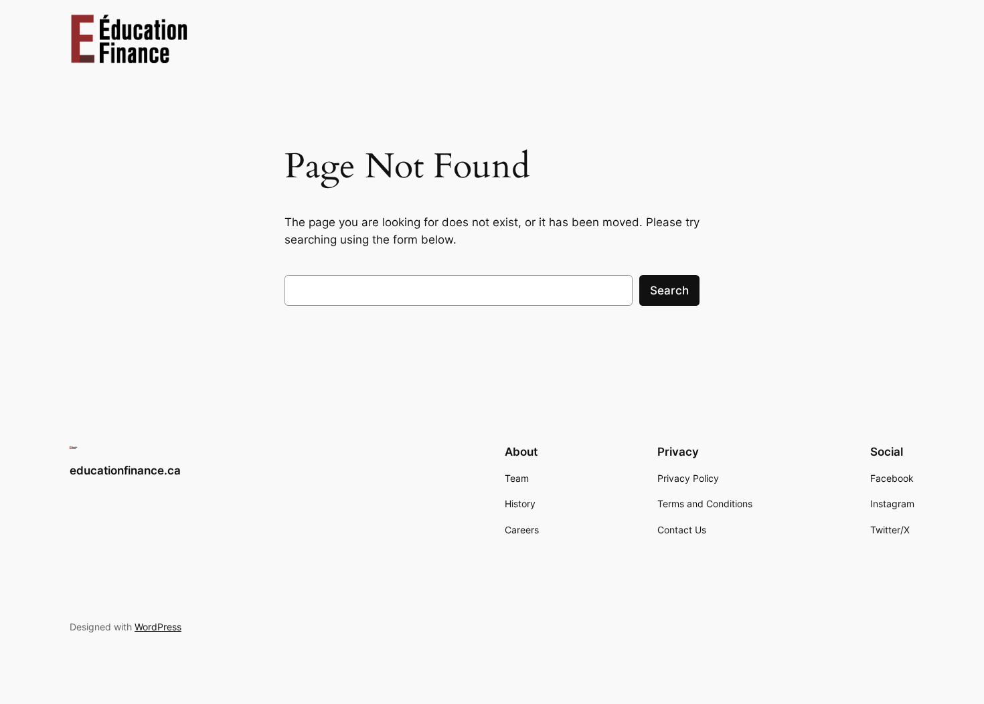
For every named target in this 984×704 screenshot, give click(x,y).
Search (669, 290)
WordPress (158, 626)
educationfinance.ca (125, 470)
